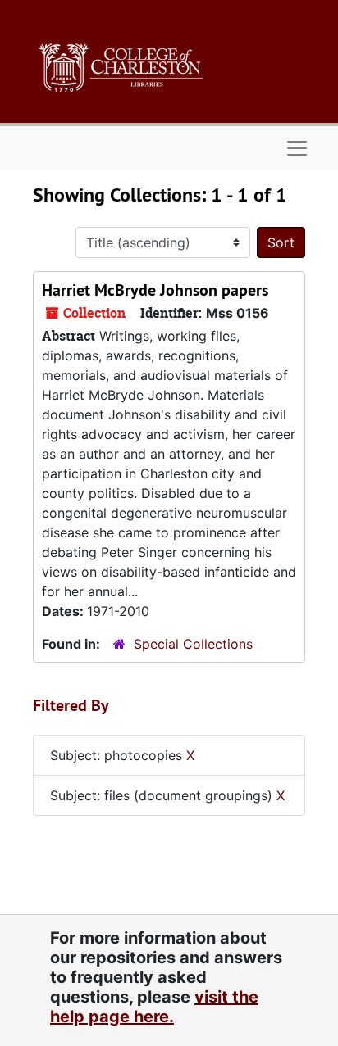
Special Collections (193, 644)
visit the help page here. (154, 1006)
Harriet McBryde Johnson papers (155, 290)
